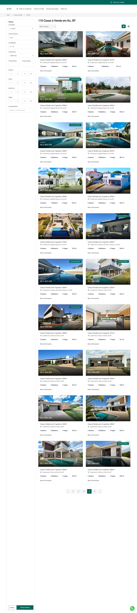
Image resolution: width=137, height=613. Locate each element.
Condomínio (12, 52)
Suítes (10, 79)
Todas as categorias (25, 9)
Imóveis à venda (39, 9)
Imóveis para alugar (52, 9)
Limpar (12, 607)
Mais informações (46, 71)
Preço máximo (26, 61)
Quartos (10, 70)
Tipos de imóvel (13, 34)
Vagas (10, 97)
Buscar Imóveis (25, 607)
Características (13, 106)
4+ (31, 73)
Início (8, 15)
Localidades (12, 43)
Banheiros (11, 88)
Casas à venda (18, 15)
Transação (11, 25)
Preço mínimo (12, 61)
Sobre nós (64, 9)
